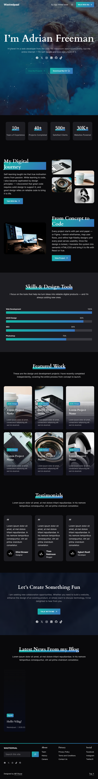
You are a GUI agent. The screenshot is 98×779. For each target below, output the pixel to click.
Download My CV (60, 71)
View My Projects (35, 71)
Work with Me (83, 5)
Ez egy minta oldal (59, 4)
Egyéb (10, 715)
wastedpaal (11, 4)
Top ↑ (91, 774)
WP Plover (18, 774)
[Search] (35, 754)
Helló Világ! (14, 721)
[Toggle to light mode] (72, 5)
